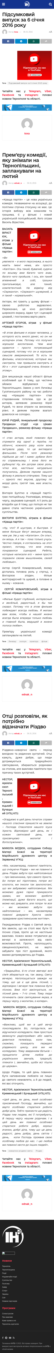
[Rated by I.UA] (8, 1254)
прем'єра (34, 641)
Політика (6, 1284)
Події (4, 1273)
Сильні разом (7, 1314)
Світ (4, 1298)
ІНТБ (13, 1343)
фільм (44, 641)
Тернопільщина (8, 1270)
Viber (48, 91)
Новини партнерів (9, 1301)
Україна (5, 1294)
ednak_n (18, 183)
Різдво (39, 1151)
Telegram (34, 91)
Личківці (12, 641)
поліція (23, 641)
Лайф (4, 1287)
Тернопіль (6, 1266)
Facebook (8, 95)
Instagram (31, 95)
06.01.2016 (28, 32)
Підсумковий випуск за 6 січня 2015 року (28, 83)
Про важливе (7, 1317)
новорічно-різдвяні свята (21, 1151)
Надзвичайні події (9, 1277)
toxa (16, 32)
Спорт (4, 1291)
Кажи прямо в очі (9, 1321)
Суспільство (7, 1280)
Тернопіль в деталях (10, 1324)
